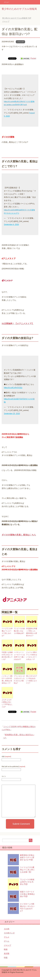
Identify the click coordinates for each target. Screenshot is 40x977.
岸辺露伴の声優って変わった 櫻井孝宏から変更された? (31, 632)
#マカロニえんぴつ (11, 213)
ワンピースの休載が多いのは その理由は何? (19, 631)
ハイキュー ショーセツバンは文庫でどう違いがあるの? (19, 655)
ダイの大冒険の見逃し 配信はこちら (19, 535)
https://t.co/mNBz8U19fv (13, 102)
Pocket (33, 58)
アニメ (6, 937)
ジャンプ (20, 42)
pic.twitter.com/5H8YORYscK (15, 105)
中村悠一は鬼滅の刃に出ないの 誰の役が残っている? (7, 655)
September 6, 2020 (11, 224)
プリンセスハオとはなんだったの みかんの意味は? (19, 679)
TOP (16, 18)
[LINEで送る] (25, 58)
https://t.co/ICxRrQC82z (13, 388)
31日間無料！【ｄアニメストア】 (18, 323)
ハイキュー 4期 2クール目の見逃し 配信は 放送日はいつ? (7, 679)
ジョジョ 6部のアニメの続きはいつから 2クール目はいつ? (31, 655)
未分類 (6, 953)
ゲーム (6, 941)
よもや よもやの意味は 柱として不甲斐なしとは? (7, 703)
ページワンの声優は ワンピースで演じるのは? (7, 632)
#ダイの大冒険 (28, 102)
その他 (6, 929)
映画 (5, 949)
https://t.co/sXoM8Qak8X (13, 210)
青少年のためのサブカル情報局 (19, 9)
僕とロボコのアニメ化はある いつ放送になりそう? (31, 679)
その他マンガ (9, 933)
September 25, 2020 (12, 413)
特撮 (5, 957)
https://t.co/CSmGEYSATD (14, 399)
